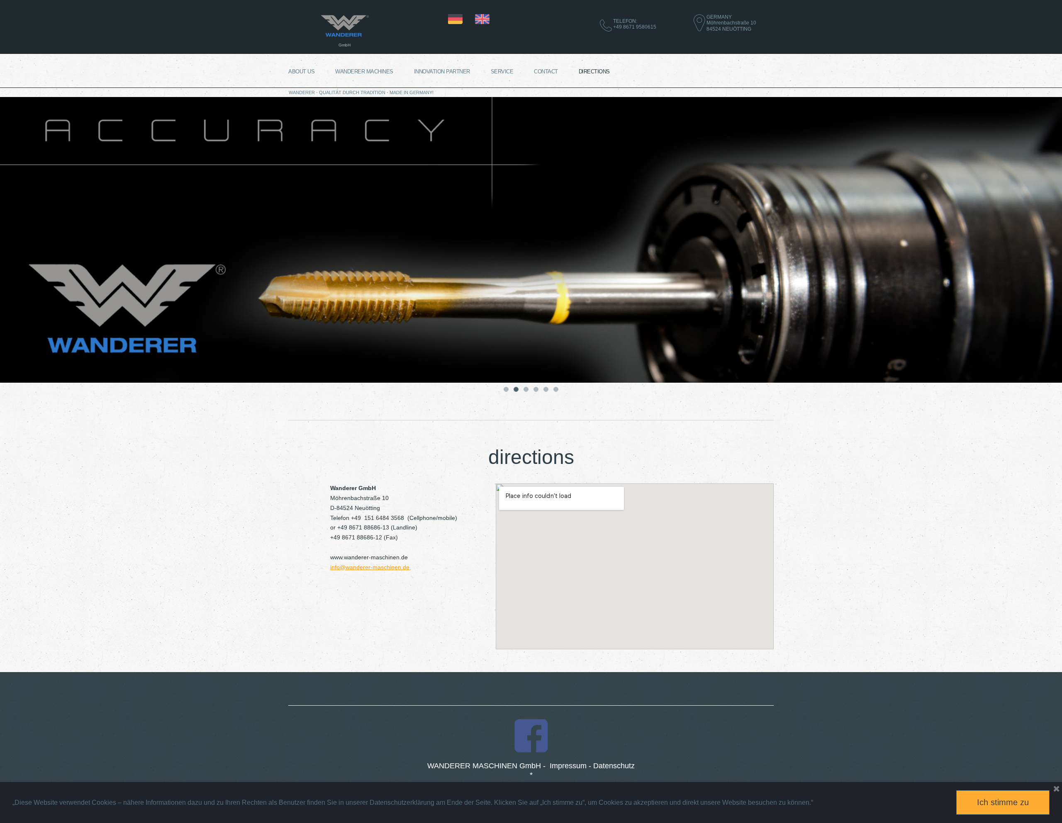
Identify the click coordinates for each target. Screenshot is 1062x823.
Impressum (568, 766)
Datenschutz (614, 766)
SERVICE (502, 71)
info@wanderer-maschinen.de (369, 567)
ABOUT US (301, 71)
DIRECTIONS (594, 71)
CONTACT (546, 71)
